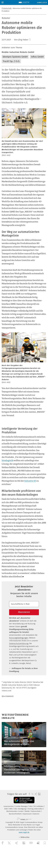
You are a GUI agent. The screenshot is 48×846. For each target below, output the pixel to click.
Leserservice (9, 806)
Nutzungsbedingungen (18, 638)
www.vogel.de (24, 832)
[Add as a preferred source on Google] (24, 800)
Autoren (36, 814)
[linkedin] (24, 843)
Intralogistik (7, 460)
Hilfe (11, 809)
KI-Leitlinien (39, 806)
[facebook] (3, 843)
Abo (31, 806)
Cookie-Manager (21, 806)
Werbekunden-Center (15, 811)
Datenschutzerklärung (18, 643)
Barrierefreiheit (15, 814)
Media (27, 811)
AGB (6, 809)
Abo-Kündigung (20, 809)
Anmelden (42, 2)
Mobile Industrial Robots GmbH (18, 52)
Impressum (27, 814)
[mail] (31, 843)
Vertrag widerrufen (35, 809)
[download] (38, 843)
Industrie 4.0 (30, 481)
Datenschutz (36, 811)
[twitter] (9, 843)
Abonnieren (24, 612)
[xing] (17, 843)
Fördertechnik (6, 8)
